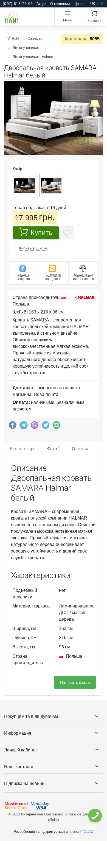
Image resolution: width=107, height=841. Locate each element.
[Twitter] (45, 426)
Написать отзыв (75, 682)
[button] (98, 86)
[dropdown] (95, 815)
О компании (60, 4)
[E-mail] (56, 426)
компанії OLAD (81, 831)
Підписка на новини (24, 783)
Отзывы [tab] (80, 448)
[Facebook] (13, 426)
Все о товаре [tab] (23, 448)
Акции (41, 4)
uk (92, 4)
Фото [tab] (53, 448)
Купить (42, 232)
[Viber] (34, 426)
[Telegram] (23, 426)
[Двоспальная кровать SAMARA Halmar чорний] (24, 185)
